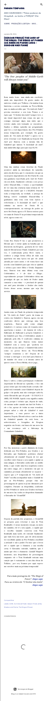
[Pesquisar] (41, 3)
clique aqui (37, 579)
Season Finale (32, 604)
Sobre (7, 24)
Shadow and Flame (11, 607)
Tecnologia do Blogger (25, 689)
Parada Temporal (14, 8)
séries (40, 604)
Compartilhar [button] (9, 600)
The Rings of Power (26, 607)
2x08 (11, 604)
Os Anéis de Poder (20, 604)
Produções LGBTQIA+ (20, 24)
